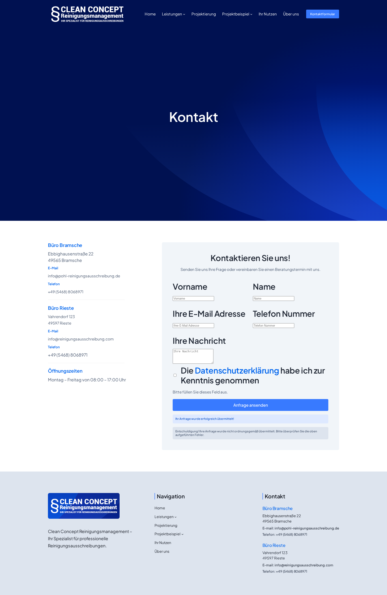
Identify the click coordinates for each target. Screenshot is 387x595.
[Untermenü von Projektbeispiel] (251, 14)
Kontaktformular (322, 14)
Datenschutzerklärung (237, 370)
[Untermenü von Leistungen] (184, 14)
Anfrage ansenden (250, 405)
